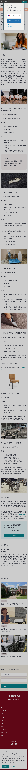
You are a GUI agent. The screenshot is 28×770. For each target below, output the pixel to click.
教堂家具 (3, 13)
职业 (2, 723)
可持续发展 (4, 732)
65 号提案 (3, 717)
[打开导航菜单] (2, 5)
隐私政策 (3, 729)
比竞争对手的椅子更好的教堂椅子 (12, 604)
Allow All (5, 766)
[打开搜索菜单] (26, 5)
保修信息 (3, 735)
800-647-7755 (17, 699)
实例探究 (4, 601)
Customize (13, 766)
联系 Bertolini (21, 514)
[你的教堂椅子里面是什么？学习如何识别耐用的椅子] (14, 615)
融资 (2, 726)
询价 (25, 1)
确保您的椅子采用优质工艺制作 (11, 656)
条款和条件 (4, 720)
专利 (2, 714)
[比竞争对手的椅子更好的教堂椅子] (14, 590)
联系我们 (3, 710)
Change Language (14, 21)
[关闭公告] (26, 9)
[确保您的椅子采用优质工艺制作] (14, 643)
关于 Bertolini (4, 707)
